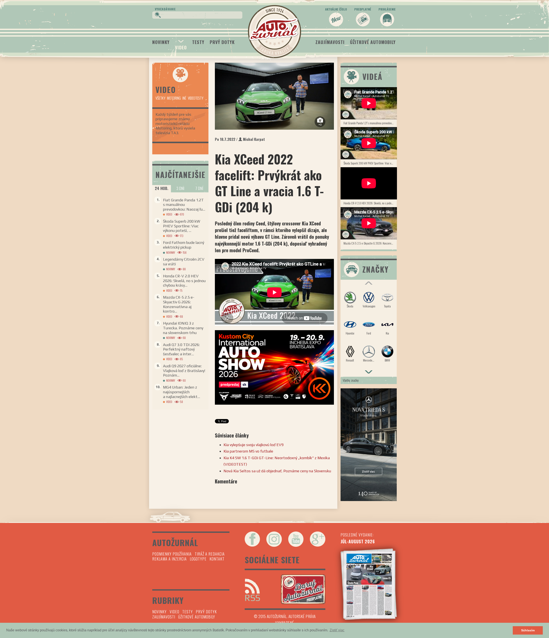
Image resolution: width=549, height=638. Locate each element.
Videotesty (195, 98)
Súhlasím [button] (528, 630)
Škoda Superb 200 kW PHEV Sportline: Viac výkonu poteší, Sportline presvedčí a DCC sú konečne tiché (370, 163)
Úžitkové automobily (373, 42)
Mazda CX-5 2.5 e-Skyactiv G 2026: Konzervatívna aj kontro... (178, 304)
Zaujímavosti (330, 42)
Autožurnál (274, 31)
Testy (198, 42)
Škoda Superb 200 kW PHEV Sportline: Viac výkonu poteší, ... (181, 226)
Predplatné (362, 9)
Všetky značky (351, 380)
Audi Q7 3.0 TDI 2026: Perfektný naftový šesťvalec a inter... (181, 349)
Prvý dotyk (222, 42)
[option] (274, 96)
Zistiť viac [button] (337, 630)
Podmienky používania (172, 554)
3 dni (180, 188)
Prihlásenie (387, 9)
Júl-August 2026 (358, 541)
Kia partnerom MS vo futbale (248, 451)
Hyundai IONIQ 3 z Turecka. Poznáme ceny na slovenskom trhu (183, 328)
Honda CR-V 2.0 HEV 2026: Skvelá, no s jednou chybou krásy (370, 203)
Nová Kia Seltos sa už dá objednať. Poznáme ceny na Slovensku (277, 471)
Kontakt (217, 559)
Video (181, 47)
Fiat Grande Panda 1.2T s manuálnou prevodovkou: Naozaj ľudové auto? (370, 123)
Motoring (174, 98)
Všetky (160, 98)
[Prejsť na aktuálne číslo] (369, 584)
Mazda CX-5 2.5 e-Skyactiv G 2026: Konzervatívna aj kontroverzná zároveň (370, 243)
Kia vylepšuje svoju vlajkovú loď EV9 (253, 444)
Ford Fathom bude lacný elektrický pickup (183, 244)
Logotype (198, 559)
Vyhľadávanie (165, 9)
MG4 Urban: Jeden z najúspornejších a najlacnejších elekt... (181, 392)
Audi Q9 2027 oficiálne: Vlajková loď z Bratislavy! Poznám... (184, 370)
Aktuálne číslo (336, 9)
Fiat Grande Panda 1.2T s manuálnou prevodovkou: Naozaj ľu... (184, 204)
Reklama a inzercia (169, 559)
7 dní (199, 188)
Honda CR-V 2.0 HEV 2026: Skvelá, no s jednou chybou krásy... (184, 280)
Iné (184, 98)
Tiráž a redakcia (210, 554)
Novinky (161, 42)
